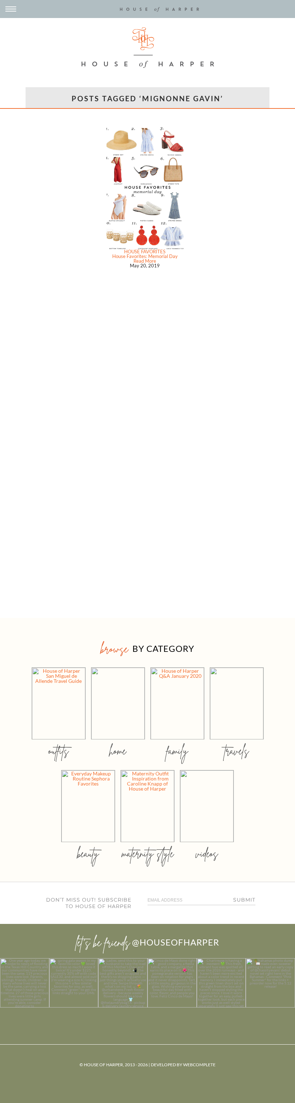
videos (207, 853)
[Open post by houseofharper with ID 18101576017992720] (221, 983)
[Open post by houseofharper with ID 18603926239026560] (24, 983)
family (177, 750)
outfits (59, 750)
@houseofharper (175, 942)
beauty (88, 853)
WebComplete (199, 1064)
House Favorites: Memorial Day (145, 256)
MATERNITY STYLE (148, 853)
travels (236, 750)
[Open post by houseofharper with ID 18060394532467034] (74, 983)
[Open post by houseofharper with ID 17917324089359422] (172, 983)
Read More (144, 261)
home (117, 750)
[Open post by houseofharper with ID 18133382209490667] (123, 983)
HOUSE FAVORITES (144, 251)
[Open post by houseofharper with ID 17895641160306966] (270, 983)
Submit (244, 900)
